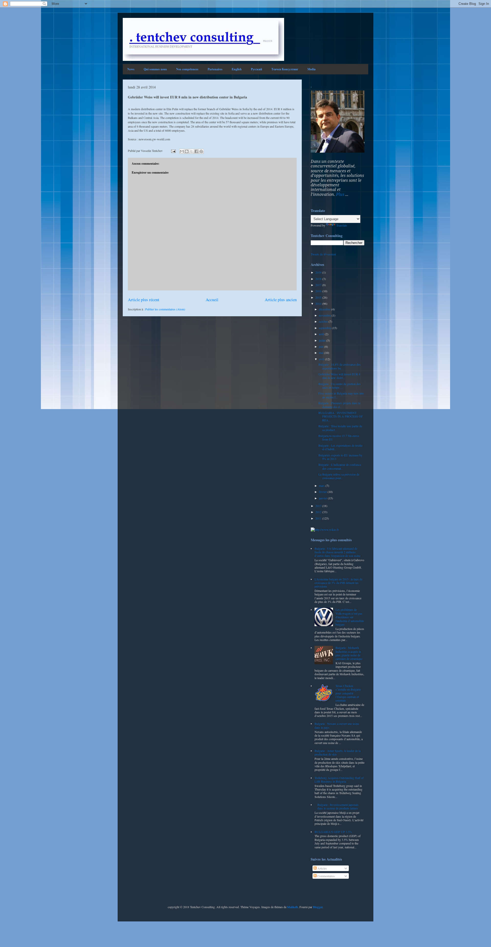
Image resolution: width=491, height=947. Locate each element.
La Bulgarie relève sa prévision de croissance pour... (338, 476)
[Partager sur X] (191, 151)
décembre (325, 309)
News (131, 69)
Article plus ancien (281, 299)
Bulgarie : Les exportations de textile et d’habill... (340, 447)
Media (311, 69)
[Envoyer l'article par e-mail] (173, 151)
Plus (340, 194)
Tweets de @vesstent (323, 254)
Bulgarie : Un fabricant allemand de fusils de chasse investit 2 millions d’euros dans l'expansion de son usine (337, 552)
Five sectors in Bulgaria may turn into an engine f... (341, 395)
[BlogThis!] (186, 151)
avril (322, 359)
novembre (325, 315)
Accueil (212, 299)
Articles (322, 868)
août (322, 334)
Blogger (317, 907)
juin (321, 346)
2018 (318, 279)
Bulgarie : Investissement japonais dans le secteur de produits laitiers (338, 806)
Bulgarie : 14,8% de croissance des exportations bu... (339, 366)
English (237, 69)
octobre (324, 321)
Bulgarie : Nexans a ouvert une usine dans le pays (337, 725)
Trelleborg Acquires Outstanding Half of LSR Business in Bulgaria (339, 779)
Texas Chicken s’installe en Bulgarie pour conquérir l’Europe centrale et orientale (348, 693)
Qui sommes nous (155, 69)
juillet (322, 340)
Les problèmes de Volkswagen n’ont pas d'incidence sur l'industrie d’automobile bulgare (350, 616)
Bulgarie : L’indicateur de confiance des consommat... (339, 466)
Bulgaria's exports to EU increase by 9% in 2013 (340, 457)
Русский (256, 69)
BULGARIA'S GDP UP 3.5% (333, 832)
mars (322, 485)
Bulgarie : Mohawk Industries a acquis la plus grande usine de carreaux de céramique (349, 653)
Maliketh (292, 907)
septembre (325, 328)
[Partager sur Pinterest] (201, 151)
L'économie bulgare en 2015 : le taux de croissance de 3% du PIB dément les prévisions (338, 583)
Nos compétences (187, 69)
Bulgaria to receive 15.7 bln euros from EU (338, 437)
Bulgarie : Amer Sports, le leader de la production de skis (338, 752)
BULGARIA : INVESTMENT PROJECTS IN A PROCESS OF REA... (340, 416)
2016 (318, 291)
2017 (318, 285)
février (323, 492)
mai (321, 353)
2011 (318, 518)
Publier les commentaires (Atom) (165, 309)
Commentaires (326, 876)
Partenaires (215, 69)
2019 (318, 272)
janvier (323, 498)
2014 (318, 303)
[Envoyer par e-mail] (181, 151)
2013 (318, 506)
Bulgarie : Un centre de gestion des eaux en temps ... (339, 385)
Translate (341, 225)
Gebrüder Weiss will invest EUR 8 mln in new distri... (339, 376)
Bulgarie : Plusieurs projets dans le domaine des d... (339, 405)
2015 (318, 297)
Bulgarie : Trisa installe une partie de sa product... (340, 428)
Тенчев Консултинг (284, 69)
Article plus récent (143, 299)
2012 (318, 512)
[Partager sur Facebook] (196, 151)
